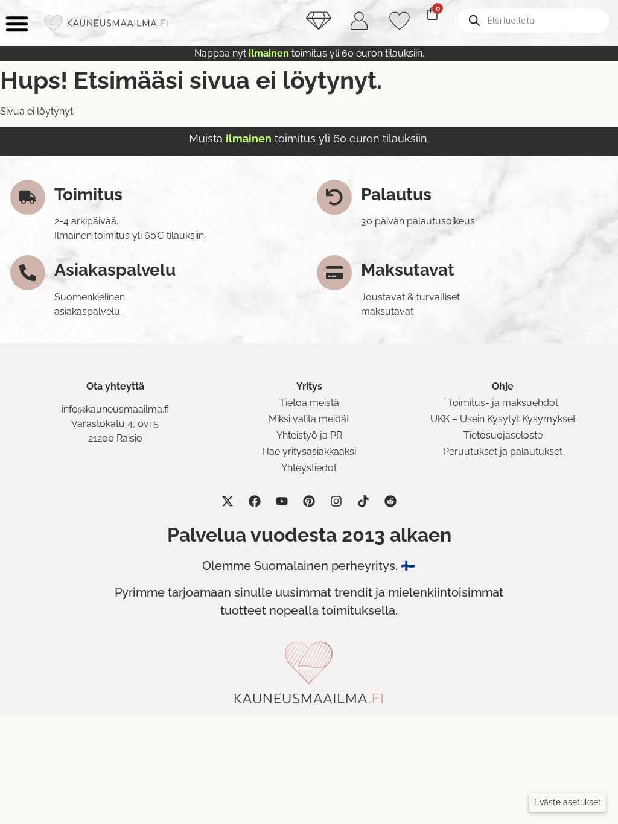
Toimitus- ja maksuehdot (503, 402)
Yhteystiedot (309, 468)
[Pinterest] (309, 501)
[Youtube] (282, 501)
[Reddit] (390, 501)
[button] (567, 802)
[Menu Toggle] (17, 23)
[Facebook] (255, 501)
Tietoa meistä (309, 402)
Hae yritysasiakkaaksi (309, 451)
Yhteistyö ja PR (309, 435)
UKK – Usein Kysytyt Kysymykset (503, 419)
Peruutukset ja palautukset (502, 451)
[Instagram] (336, 501)
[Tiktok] (363, 501)
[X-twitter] (227, 501)
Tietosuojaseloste (503, 435)
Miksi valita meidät (309, 419)
